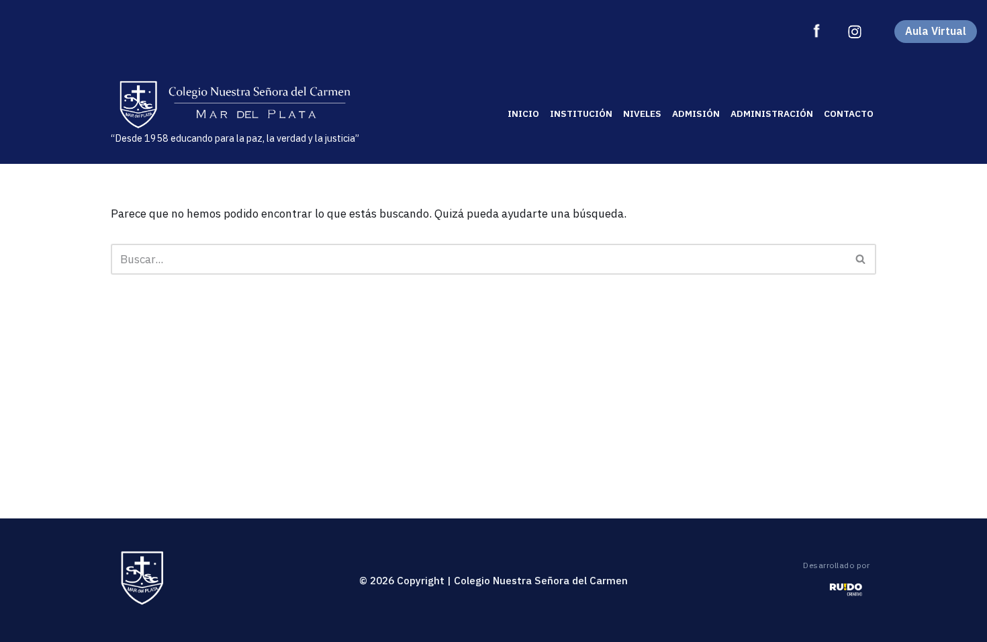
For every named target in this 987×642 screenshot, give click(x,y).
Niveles (642, 113)
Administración (772, 113)
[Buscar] (861, 259)
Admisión (696, 113)
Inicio (523, 113)
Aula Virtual (935, 31)
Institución (581, 113)
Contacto (849, 113)
